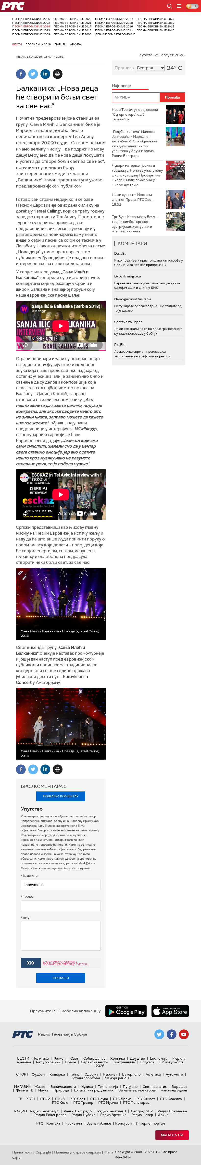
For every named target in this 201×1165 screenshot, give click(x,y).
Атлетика (153, 1074)
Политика (40, 1058)
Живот (40, 1086)
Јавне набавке (99, 1123)
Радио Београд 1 (44, 1111)
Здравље (179, 1086)
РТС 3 (60, 1099)
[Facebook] (21, 74)
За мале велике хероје (137, 1090)
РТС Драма (122, 1099)
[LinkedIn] (45, 74)
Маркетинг (73, 1123)
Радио (20, 1111)
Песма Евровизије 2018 (31, 26)
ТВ (20, 1099)
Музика (87, 1086)
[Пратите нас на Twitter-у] (159, 1034)
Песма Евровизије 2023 (155, 19)
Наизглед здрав (174, 1090)
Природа (61, 1090)
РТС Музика (108, 1102)
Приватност (22, 1152)
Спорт (22, 1074)
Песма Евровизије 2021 (72, 23)
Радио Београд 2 (78, 1111)
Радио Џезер (142, 1115)
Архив (163, 1115)
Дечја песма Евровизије (115, 34)
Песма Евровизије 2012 (72, 30)
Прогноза (124, 67)
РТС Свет (77, 1099)
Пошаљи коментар (61, 796)
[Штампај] (58, 74)
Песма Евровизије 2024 (114, 19)
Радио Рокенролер (51, 1115)
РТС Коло (60, 1102)
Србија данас (94, 1058)
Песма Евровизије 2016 (114, 26)
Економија (158, 1058)
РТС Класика (171, 1099)
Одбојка (91, 1074)
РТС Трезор (83, 1102)
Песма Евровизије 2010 (155, 30)
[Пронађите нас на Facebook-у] (171, 1034)
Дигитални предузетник (93, 1090)
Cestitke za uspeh (128, 322)
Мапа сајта (172, 1135)
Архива (76, 44)
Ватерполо (131, 1074)
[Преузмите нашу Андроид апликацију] (126, 1011)
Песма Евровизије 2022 (31, 23)
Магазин (22, 1086)
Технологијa (108, 1086)
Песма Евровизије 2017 (72, 26)
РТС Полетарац (136, 1102)
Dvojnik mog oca (127, 276)
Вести (17, 44)
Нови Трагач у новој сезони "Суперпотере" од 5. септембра (135, 114)
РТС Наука (99, 1099)
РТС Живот (146, 1099)
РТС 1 (30, 1099)
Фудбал (38, 1074)
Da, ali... (120, 253)
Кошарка (57, 1074)
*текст (26, 917)
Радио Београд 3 (111, 1111)
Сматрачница (124, 1062)
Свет (74, 1058)
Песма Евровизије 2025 (72, 19)
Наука (43, 1090)
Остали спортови (85, 1078)
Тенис (75, 1074)
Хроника (117, 1058)
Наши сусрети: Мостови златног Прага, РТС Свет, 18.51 (132, 199)
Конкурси (123, 1123)
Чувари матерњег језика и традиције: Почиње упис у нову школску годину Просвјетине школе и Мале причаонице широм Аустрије (137, 175)
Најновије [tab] (121, 85)
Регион (59, 1058)
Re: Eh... (120, 344)
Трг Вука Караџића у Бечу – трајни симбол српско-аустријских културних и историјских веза (134, 223)
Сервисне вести (94, 1062)
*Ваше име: (29, 876)
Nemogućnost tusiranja (132, 299)
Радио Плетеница (172, 1111)
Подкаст (147, 1062)
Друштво (137, 1058)
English (60, 44)
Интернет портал (150, 1123)
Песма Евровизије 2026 (31, 19)
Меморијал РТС (117, 1078)
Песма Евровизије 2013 (31, 30)
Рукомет (110, 1074)
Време (70, 1062)
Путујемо (130, 1086)
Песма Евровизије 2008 (72, 34)
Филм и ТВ (24, 1090)
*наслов (27, 896)
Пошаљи (61, 978)
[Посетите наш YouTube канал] (184, 1034)
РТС (39, 1123)
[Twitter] (33, 74)
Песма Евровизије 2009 (31, 34)
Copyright (43, 1152)
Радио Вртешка (113, 1115)
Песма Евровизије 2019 (155, 23)
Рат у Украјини (48, 1062)
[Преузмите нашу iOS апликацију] (170, 1011)
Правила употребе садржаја (77, 1152)
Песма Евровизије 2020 (114, 23)
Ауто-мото (174, 1074)
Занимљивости (63, 1086)
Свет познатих (155, 1086)
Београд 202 (142, 1111)
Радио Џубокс (83, 1115)
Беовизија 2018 (38, 44)
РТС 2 (45, 1099)
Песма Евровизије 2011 (114, 30)
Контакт (53, 1123)
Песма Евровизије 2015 (155, 26)
